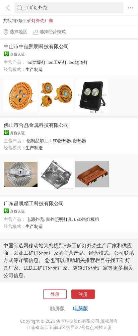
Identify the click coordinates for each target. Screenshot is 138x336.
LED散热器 (60, 141)
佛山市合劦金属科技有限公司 (36, 124)
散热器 (79, 141)
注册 (83, 294)
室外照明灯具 (59, 219)
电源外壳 (35, 219)
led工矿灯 (57, 62)
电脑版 (80, 308)
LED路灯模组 (86, 219)
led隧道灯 (78, 62)
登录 (55, 294)
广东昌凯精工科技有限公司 (34, 203)
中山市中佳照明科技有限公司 (36, 46)
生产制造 (34, 69)
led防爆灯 (36, 62)
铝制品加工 (37, 141)
